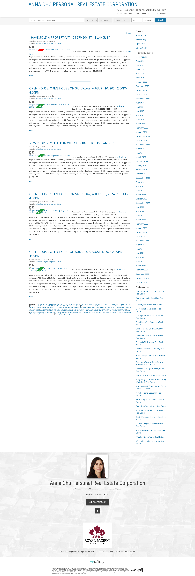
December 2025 (142, 86)
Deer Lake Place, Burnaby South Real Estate (94, 306)
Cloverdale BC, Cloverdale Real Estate (120, 304)
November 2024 (142, 136)
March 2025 (141, 123)
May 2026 (140, 73)
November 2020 (142, 278)
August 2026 (141, 61)
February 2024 (142, 161)
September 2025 (143, 98)
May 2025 (140, 115)
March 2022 (141, 219)
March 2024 (141, 157)
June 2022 (140, 207)
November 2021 (142, 232)
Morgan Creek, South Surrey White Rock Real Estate (44, 310)
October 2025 (141, 94)
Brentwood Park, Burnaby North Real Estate (50, 304)
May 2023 (140, 186)
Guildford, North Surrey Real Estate (79, 309)
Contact (163, 14)
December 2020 (142, 274)
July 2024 (139, 153)
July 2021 (139, 249)
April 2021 (140, 261)
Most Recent (141, 57)
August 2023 (141, 182)
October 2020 (141, 282)
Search (160, 20)
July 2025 (139, 107)
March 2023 (141, 194)
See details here (122, 106)
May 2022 (140, 211)
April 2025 (140, 119)
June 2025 (140, 111)
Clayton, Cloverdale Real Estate (98, 304)
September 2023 (143, 178)
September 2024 (143, 144)
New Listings (141, 39)
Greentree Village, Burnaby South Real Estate (53, 309)
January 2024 (141, 165)
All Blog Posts (141, 35)
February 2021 (142, 270)
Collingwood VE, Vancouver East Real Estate (43, 306)
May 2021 (140, 257)
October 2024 (141, 140)
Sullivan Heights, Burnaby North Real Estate (96, 312)
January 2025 (141, 132)
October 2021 (141, 236)
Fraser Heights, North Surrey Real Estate (95, 307)
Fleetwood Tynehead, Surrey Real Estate (70, 307)
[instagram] (97, 510)
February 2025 (142, 128)
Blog (149, 14)
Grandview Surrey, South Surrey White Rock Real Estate (149, 363)
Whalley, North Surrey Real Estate (44, 314)
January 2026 (141, 82)
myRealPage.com (97, 562)
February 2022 (142, 224)
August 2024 (141, 148)
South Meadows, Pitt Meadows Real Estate (70, 312)
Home (119, 14)
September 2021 (143, 240)
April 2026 (140, 77)
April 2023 (140, 190)
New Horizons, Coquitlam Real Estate (72, 310)
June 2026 (140, 69)
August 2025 (141, 103)
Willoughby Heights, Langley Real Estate (48, 43)
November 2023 (142, 169)
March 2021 (141, 265)
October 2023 (141, 174)
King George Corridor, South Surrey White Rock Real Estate (108, 309)
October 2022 (141, 199)
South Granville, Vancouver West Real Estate (43, 312)
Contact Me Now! (97, 502)
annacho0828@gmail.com (125, 551)
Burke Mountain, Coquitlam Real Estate (76, 304)
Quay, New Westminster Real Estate (120, 310)
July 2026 (139, 65)
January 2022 (141, 228)
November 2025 (142, 90)
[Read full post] (49, 50)
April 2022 (140, 215)
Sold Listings (141, 48)
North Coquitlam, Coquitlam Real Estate (97, 310)
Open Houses (141, 43)
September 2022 (143, 203)
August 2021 (141, 244)
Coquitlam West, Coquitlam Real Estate (68, 306)
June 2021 (140, 253)
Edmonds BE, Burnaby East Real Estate (45, 307)
